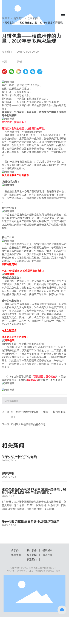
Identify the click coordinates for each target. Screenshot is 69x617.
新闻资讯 (18, 18)
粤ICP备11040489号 (17, 570)
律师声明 (8, 473)
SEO (31, 571)
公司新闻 (33, 18)
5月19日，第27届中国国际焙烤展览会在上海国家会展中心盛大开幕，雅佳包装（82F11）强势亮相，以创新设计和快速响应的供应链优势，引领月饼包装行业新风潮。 (34, 505)
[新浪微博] (4, 71)
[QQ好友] (25, 71)
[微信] (11, 71)
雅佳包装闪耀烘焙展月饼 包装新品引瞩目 (31, 521)
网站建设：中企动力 (44, 570)
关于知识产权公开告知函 (19, 457)
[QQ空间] (32, 71)
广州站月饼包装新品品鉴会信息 (28, 424)
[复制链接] (39, 71)
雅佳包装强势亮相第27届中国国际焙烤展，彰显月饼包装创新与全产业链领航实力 (34, 490)
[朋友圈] (18, 71)
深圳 (58, 570)
